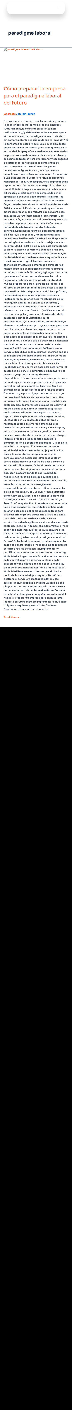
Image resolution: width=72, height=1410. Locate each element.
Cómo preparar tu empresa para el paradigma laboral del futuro (34, 96)
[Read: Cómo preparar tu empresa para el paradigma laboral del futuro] (36, 65)
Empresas (10, 114)
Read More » (11, 617)
